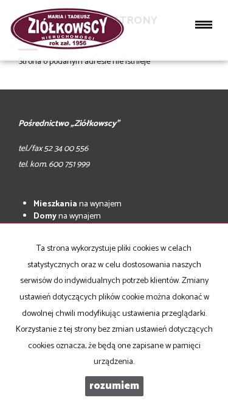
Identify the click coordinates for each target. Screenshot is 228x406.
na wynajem (77, 204)
